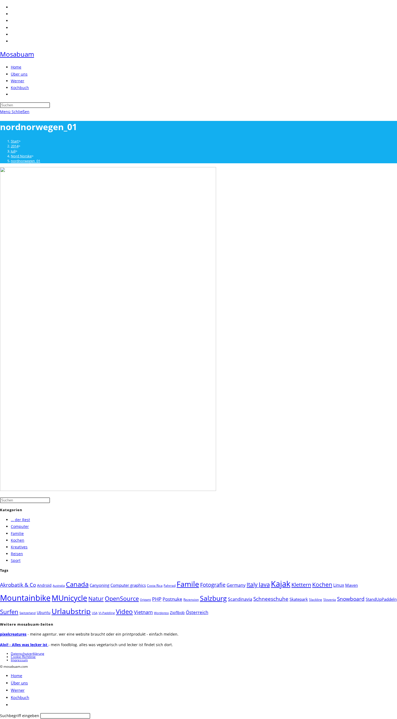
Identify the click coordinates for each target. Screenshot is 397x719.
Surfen (9, 612)
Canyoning (99, 585)
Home (16, 675)
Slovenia (329, 599)
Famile (188, 584)
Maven (351, 585)
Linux (338, 585)
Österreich (197, 612)
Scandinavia (240, 599)
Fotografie (213, 584)
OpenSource (122, 598)
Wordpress (161, 613)
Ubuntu (44, 612)
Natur (96, 598)
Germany (236, 585)
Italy (252, 584)
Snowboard (351, 598)
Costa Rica (155, 585)
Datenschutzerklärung (27, 653)
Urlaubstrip (71, 611)
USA (94, 613)
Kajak (280, 583)
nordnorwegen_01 (25, 160)
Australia (59, 586)
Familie (17, 533)
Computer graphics (128, 585)
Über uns (19, 683)
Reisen (17, 553)
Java (264, 584)
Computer (20, 526)
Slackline (315, 599)
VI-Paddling (107, 613)
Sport (16, 560)
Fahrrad (170, 585)
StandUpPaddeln (381, 599)
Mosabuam (17, 54)
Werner (18, 690)
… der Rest (20, 519)
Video (124, 611)
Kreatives (19, 547)
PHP (157, 598)
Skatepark (299, 599)
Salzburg (213, 598)
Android (44, 585)
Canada (77, 584)
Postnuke (172, 599)
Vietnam (143, 612)
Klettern (301, 584)
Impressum (19, 660)
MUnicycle (69, 598)
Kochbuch (20, 697)
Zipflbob (177, 612)
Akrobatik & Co (18, 584)
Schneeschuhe (270, 598)
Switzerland (27, 613)
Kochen (17, 540)
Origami (145, 600)
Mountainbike (25, 597)
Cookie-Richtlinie (23, 656)
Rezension (191, 599)
